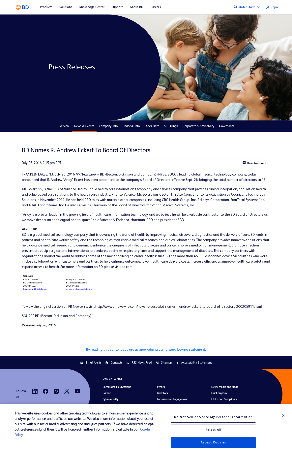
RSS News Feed (139, 362)
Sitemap (164, 362)
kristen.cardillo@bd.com (34, 289)
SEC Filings (171, 126)
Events (161, 387)
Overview (63, 126)
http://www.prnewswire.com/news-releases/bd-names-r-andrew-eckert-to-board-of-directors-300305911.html (178, 306)
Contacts (114, 362)
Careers (107, 393)
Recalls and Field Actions (117, 387)
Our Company (219, 393)
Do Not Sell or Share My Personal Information (213, 417)
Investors (162, 393)
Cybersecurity (110, 399)
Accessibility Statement (194, 362)
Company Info (108, 126)
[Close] (283, 415)
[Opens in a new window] (35, 391)
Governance (227, 126)
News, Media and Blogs (224, 387)
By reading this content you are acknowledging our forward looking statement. (146, 349)
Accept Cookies (213, 442)
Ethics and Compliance (224, 399)
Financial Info (131, 126)
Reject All (213, 430)
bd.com (127, 267)
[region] (146, 428)
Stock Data (152, 126)
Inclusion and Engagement (172, 399)
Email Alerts (91, 362)
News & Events (84, 126)
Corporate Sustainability (198, 126)
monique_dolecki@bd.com (79, 289)
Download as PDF (258, 163)
